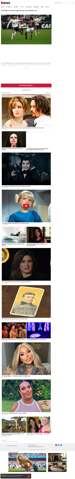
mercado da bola (14, 441)
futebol (9, 441)
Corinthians (4, 441)
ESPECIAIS (47, 6)
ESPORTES (22, 6)
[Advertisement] (26, 54)
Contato (8, 445)
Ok (28, 476)
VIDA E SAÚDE (15, 6)
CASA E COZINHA (29, 6)
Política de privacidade (13, 445)
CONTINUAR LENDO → (26, 85)
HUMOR (42, 6)
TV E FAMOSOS (8, 6)
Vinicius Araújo (16, 13)
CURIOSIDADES (36, 6)
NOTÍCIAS (2, 6)
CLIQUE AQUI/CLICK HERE (39, 446)
